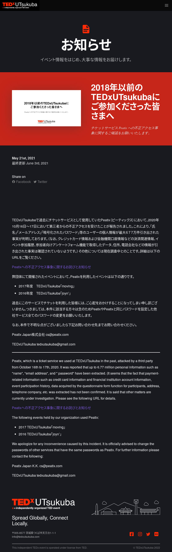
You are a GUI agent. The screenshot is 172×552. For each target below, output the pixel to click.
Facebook (23, 181)
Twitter (42, 181)
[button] (166, 5)
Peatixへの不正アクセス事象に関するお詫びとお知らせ (51, 266)
